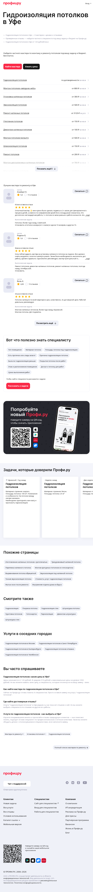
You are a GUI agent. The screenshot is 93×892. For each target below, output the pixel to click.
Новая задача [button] (9, 803)
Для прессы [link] (70, 816)
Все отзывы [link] (8, 811)
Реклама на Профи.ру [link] (75, 811)
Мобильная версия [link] (12, 824)
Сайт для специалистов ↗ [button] (46, 803)
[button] (81, 191)
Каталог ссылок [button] (10, 820)
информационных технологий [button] (16, 878)
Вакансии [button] (70, 824)
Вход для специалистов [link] (45, 807)
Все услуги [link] (8, 807)
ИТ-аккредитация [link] (73, 807)
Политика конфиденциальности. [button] (28, 883)
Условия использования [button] (15, 816)
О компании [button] (71, 803)
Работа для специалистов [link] (46, 811)
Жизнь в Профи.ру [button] (74, 828)
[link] (12, 66)
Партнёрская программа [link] (77, 820)
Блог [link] (67, 832)
